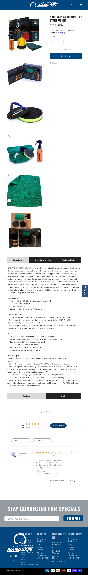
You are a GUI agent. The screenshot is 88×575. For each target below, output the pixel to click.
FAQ (39, 544)
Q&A (63, 396)
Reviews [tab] (26, 396)
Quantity (53, 37)
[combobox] (21, 440)
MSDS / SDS (43, 558)
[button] (6, 4)
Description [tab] (18, 260)
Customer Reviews (41, 540)
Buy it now (66, 56)
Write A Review (58, 425)
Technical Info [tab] (68, 260)
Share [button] (54, 63)
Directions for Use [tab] (43, 260)
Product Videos (40, 548)
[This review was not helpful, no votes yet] (74, 480)
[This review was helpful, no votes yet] (70, 480)
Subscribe (73, 518)
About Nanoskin (41, 554)
